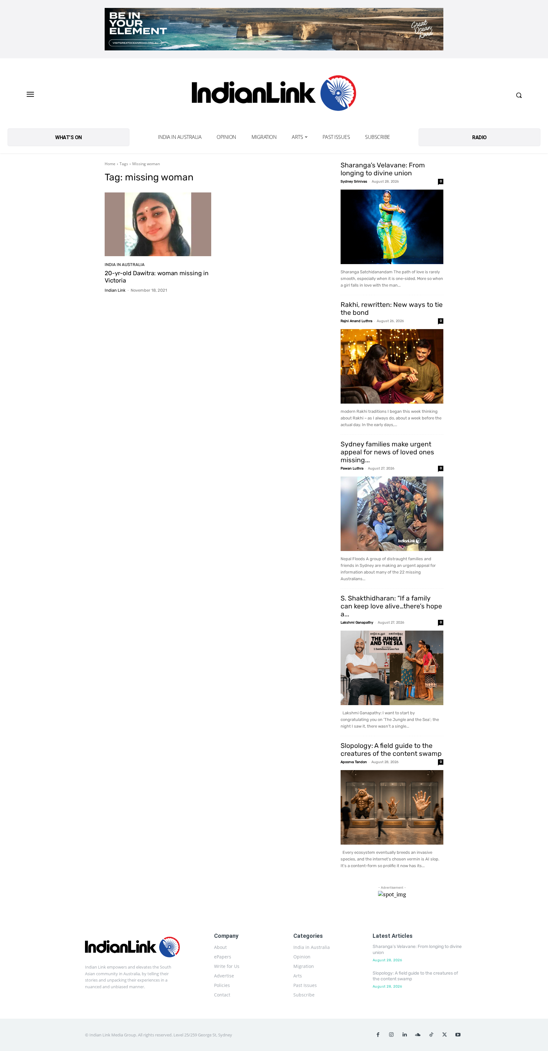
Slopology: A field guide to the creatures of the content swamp (391, 749)
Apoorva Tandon (354, 762)
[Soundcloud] (418, 1035)
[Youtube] (458, 1035)
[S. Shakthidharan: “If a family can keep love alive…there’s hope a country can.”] (392, 668)
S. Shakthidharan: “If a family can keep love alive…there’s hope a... (391, 606)
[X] (445, 1035)
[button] (518, 95)
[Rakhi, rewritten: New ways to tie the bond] (392, 366)
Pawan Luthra (352, 468)
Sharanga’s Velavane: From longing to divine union (383, 169)
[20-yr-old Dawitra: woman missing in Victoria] (158, 224)
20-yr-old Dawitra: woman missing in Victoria (157, 276)
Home (110, 163)
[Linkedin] (405, 1035)
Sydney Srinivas (354, 181)
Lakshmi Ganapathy (357, 622)
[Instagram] (391, 1035)
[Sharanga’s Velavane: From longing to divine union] (392, 227)
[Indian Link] (274, 95)
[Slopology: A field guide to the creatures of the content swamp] (392, 807)
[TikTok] (431, 1035)
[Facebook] (378, 1035)
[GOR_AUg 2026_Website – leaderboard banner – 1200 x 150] (274, 29)
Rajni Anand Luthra (356, 321)
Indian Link (115, 290)
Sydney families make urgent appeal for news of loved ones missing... (387, 452)
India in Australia (125, 265)
